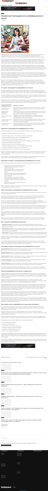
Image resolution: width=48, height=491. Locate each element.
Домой (2, 12)
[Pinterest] (14, 22)
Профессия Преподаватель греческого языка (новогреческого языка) (36, 358)
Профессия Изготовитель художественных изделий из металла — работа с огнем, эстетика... (8, 469)
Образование (4, 5)
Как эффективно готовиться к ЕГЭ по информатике (23, 475)
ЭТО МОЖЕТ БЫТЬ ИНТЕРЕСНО (8, 362)
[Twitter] (12, 22)
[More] (18, 22)
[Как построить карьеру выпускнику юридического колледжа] (24, 463)
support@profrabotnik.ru (23, 490)
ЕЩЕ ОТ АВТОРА (18, 362)
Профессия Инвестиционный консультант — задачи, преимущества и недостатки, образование (8, 481)
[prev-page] (1, 423)
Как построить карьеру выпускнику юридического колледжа (23, 466)
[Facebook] (9, 22)
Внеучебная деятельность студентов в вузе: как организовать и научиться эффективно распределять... (7, 458)
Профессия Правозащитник (5, 357)
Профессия (10, 5)
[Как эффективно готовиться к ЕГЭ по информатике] (24, 472)
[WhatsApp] (16, 22)
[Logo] (8, 3)
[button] (46, 1)
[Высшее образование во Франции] (24, 454)
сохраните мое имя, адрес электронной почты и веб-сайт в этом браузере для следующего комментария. (19, 443)
